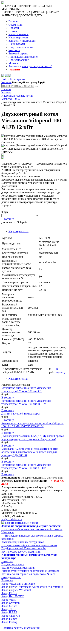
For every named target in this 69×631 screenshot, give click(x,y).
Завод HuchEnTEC (12, 596)
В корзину (7, 397)
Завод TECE (8, 609)
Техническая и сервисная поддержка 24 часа (28, 573)
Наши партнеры (18, 37)
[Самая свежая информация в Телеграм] (9, 75)
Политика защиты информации (20, 627)
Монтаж (13, 63)
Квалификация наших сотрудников (22, 541)
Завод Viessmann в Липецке (18, 583)
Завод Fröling (9, 622)
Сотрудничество (11, 577)
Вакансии (7, 580)
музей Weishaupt (21, 590)
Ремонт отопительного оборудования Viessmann (30, 570)
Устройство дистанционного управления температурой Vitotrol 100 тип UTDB (26, 466)
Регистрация (17, 79)
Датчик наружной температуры (20, 413)
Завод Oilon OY (10, 615)
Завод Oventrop (10, 602)
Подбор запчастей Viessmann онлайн (23, 548)
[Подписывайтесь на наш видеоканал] (2, 75)
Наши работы (16, 43)
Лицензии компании (20, 47)
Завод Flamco (9, 618)
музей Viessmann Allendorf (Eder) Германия (37, 586)
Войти (5, 79)
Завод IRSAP (9, 612)
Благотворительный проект (21, 522)
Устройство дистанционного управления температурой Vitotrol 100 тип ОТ (26, 389)
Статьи (12, 31)
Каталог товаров (18, 34)
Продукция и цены (12, 564)
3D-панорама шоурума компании (21, 551)
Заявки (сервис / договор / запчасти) (30, 66)
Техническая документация (17, 567)
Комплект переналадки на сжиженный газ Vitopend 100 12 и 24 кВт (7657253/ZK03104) (32, 425)
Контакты (14, 50)
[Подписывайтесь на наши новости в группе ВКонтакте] (6, 75)
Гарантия (7, 561)
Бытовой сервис (18, 53)
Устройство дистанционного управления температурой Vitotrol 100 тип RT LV (26, 402)
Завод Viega (8, 599)
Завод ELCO (9, 593)
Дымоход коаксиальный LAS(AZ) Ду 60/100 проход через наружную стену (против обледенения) (32, 437)
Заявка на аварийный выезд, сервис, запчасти (31, 525)
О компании (15, 24)
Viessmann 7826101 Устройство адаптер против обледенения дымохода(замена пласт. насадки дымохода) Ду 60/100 (29, 452)
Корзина (6, 82)
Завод (4, 586)
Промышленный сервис (23, 56)
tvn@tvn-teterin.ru (11, 519)
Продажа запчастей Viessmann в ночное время (29, 545)
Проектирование (18, 59)
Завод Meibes (9, 606)
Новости (13, 27)
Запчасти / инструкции (22, 40)
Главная (13, 21)
